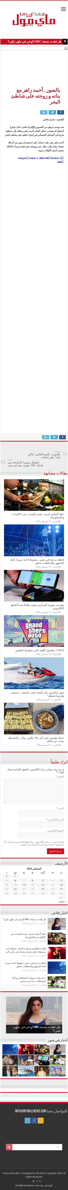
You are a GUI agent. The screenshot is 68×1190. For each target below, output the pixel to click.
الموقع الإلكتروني (55, 830)
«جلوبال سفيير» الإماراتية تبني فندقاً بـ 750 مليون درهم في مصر (25, 463)
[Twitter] (27, 1120)
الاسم (60, 808)
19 (42, 889)
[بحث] (9, 1147)
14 (24, 884)
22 (15, 889)
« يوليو (62, 901)
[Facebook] (34, 1120)
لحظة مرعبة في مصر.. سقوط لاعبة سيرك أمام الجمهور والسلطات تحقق (37, 561)
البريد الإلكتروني (55, 819)
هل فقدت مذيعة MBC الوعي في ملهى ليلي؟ (34, 41)
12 (42, 884)
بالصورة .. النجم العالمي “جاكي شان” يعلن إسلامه (44, 455)
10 (61, 884)
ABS (18, 1173)
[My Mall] (34, 15)
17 (61, 889)
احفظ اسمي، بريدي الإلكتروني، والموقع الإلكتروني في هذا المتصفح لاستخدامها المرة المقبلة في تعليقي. (36, 843)
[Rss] (41, 1120)
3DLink (39, 1173)
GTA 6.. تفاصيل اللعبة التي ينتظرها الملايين (39, 650)
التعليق (59, 776)
